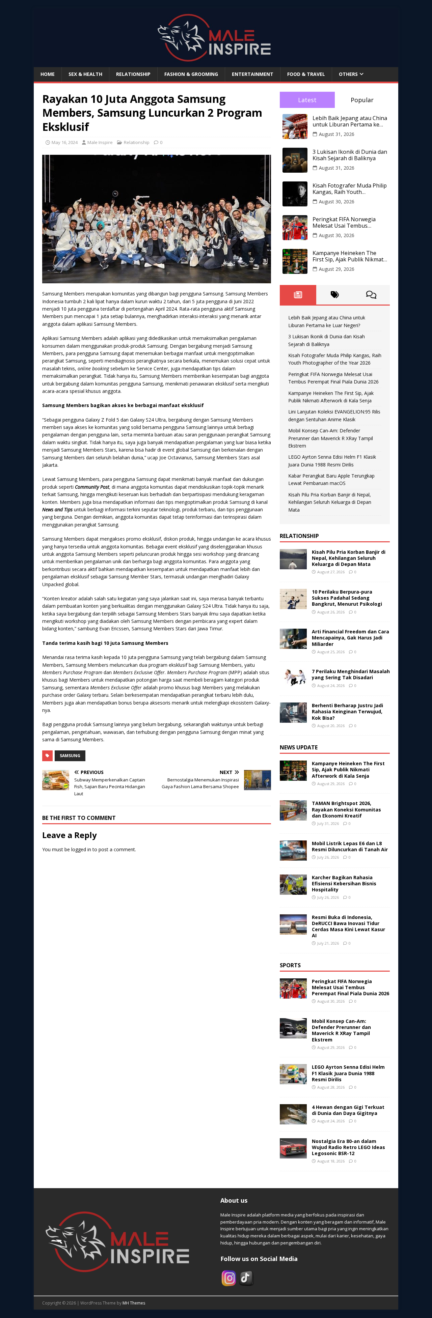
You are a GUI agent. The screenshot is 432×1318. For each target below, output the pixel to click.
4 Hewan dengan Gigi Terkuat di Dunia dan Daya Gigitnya (348, 1110)
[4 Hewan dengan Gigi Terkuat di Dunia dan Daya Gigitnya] (293, 1120)
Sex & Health (85, 74)
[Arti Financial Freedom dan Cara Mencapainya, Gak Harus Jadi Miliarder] (293, 645)
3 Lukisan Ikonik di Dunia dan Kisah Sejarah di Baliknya (350, 155)
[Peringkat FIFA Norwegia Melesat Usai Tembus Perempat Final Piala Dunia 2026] (293, 994)
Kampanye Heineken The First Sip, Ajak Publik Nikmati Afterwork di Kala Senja (349, 256)
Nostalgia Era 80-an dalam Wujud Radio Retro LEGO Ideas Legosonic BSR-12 (348, 1147)
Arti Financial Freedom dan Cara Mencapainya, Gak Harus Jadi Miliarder (350, 637)
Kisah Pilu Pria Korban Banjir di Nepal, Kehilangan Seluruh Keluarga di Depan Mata (329, 502)
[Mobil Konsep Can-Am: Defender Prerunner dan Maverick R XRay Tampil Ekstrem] (293, 1034)
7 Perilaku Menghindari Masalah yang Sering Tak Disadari (351, 674)
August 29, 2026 (336, 269)
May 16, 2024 (65, 142)
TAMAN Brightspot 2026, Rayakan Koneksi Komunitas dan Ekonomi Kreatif (346, 809)
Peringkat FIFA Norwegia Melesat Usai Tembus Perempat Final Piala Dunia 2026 (347, 222)
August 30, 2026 (336, 201)
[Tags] (334, 295)
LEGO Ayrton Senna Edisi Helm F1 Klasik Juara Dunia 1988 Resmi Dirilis (348, 1073)
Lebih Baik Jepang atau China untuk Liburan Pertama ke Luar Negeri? (350, 121)
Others (348, 74)
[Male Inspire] (216, 63)
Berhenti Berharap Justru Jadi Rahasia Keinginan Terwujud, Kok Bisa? (347, 711)
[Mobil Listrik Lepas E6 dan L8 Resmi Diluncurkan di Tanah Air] (293, 856)
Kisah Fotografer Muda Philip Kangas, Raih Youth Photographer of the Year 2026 (350, 188)
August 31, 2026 (336, 134)
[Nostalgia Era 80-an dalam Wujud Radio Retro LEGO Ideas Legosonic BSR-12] (293, 1154)
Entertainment (252, 74)
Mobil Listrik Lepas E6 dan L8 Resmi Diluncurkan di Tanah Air (350, 846)
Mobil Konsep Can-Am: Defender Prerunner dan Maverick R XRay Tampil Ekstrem (330, 438)
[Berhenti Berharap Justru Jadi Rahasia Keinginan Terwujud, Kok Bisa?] (293, 719)
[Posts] (298, 295)
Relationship (133, 74)
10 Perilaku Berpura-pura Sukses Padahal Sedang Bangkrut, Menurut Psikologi (347, 598)
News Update (299, 747)
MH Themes (134, 1303)
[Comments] (371, 295)
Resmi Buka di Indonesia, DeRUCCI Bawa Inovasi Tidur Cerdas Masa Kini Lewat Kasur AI (348, 926)
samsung (70, 755)
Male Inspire (100, 142)
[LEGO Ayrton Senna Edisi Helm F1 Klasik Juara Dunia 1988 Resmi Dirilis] (293, 1080)
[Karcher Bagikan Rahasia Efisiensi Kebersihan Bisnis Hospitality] (293, 890)
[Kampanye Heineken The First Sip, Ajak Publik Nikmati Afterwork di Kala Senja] (293, 777)
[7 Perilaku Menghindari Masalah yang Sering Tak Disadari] (293, 685)
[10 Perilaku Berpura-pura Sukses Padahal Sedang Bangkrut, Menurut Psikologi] (293, 605)
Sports (290, 965)
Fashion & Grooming (191, 74)
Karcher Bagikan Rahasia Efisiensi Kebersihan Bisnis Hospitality (344, 883)
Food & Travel (306, 74)
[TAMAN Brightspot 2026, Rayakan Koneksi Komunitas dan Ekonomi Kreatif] (293, 816)
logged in (81, 849)
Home (47, 74)
